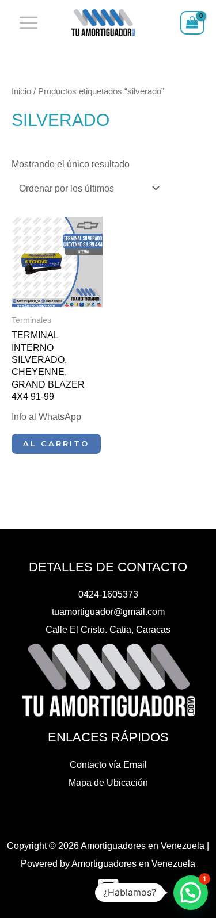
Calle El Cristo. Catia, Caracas (108, 629)
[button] (190, 892)
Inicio (21, 91)
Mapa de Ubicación (108, 782)
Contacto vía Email (108, 764)
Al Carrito (56, 443)
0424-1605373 (108, 594)
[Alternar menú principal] (29, 23)
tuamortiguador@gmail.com (108, 611)
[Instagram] (108, 889)
